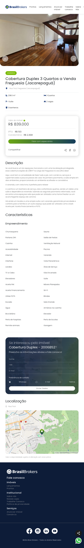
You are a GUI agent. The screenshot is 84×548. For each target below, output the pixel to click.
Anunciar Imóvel (14, 512)
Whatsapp (22, 382)
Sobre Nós (78, 8)
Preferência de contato (19, 378)
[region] (41, 432)
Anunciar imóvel (58, 8)
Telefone (72, 382)
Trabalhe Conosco (15, 501)
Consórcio (12, 514)
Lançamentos (45, 7)
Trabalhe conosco (69, 8)
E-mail (47, 382)
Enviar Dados (42, 388)
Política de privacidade (18, 504)
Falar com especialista (42, 141)
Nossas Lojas (13, 499)
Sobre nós (11, 496)
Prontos (32, 7)
